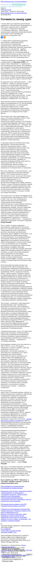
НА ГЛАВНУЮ (6, 529)
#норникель (19, 3)
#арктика (3, 4)
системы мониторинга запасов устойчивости (16, 419)
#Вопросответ (9, 1)
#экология (19, 6)
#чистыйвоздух (12, 6)
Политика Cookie (7, 561)
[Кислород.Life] (6, 9)
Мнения (24, 1)
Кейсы (3, 1)
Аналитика (18, 1)
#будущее (9, 4)
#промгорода (4, 6)
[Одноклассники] (4, 37)
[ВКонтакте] (2, 37)
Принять (29, 554)
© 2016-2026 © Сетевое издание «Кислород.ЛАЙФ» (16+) (11, 531)
